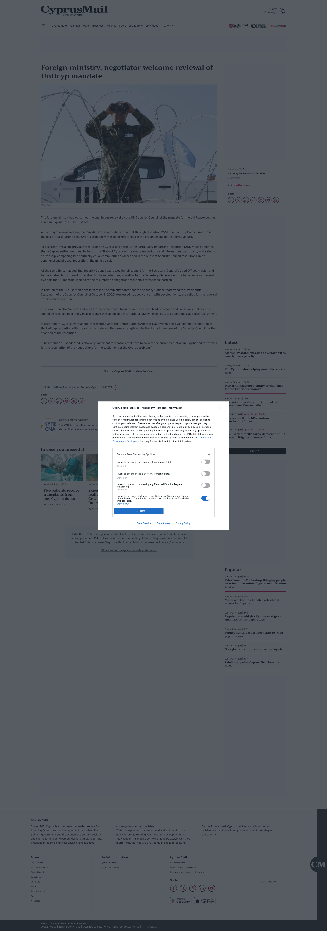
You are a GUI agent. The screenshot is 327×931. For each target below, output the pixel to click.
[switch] (205, 462)
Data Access (163, 523)
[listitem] (163, 454)
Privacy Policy (182, 523)
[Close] (222, 408)
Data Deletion (144, 523)
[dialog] (163, 465)
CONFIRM (139, 511)
